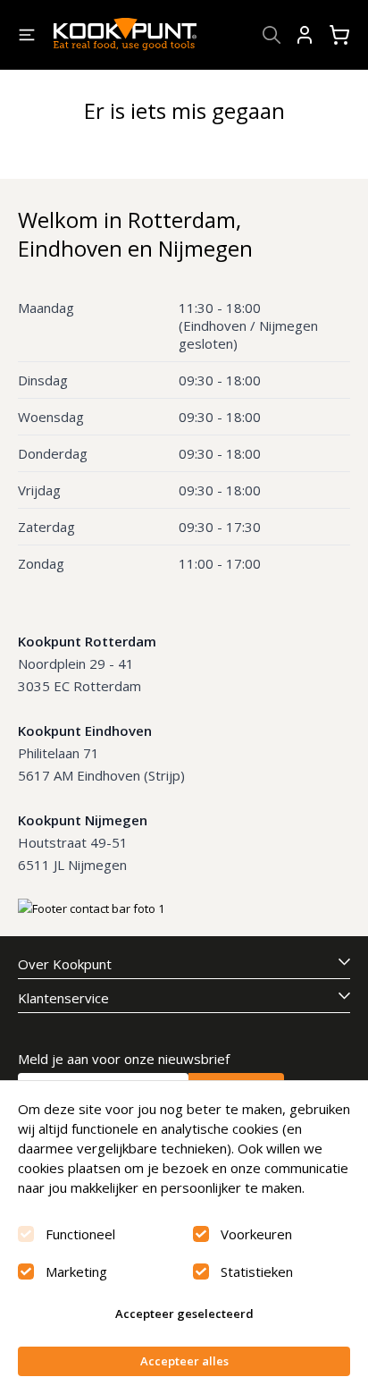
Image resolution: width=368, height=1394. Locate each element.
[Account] (304, 35)
